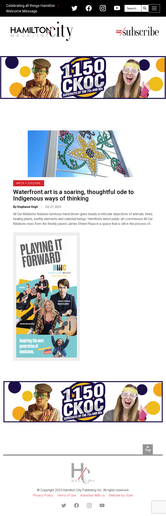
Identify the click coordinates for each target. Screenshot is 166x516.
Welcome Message (21, 11)
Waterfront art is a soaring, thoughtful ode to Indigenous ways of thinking (73, 195)
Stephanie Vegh (27, 206)
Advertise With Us (92, 495)
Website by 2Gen (121, 495)
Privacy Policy (43, 495)
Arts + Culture (28, 183)
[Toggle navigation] (154, 8)
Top (148, 450)
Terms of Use (66, 495)
